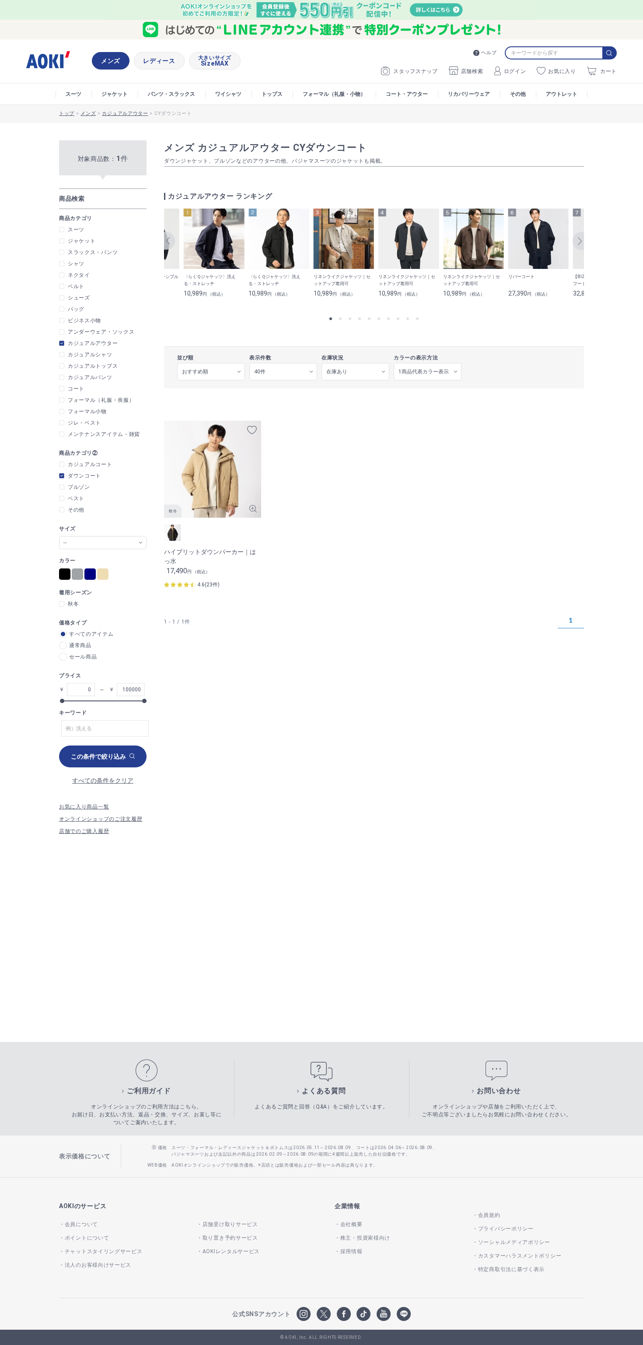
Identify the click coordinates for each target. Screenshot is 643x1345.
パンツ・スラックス (171, 94)
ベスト (76, 498)
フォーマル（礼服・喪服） (101, 400)
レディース (159, 60)
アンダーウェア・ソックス (101, 332)
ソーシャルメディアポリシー (514, 1242)
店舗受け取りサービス (230, 1224)
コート (76, 389)
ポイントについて (87, 1238)
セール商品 (83, 657)
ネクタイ (79, 275)
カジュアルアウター (93, 343)
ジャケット (114, 94)
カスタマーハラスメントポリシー (519, 1256)
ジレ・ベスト (84, 423)
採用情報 (351, 1251)
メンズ (110, 60)
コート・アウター (407, 94)
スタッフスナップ (415, 71)
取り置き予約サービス (230, 1238)
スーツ (73, 94)
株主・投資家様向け (365, 1238)
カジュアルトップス (93, 366)
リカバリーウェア (469, 94)
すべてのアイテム (91, 634)
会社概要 (351, 1224)
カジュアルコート (90, 464)
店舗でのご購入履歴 (84, 831)
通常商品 (80, 645)
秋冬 (73, 604)
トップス (272, 94)
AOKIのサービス (82, 1205)
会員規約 (489, 1215)
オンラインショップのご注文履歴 (101, 819)
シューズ (79, 298)
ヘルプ (488, 53)
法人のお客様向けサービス (98, 1265)
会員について (81, 1224)
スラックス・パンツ (93, 252)
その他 (518, 94)
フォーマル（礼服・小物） (334, 94)
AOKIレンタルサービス (231, 1251)
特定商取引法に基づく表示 (511, 1269)
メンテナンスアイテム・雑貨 (104, 434)
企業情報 (347, 1205)
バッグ (76, 309)
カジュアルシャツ (90, 355)
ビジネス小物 (84, 320)
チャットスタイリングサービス (104, 1251)
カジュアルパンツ (90, 377)
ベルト (76, 286)
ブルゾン (79, 487)
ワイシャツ (228, 94)
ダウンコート (84, 476)
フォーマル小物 (87, 411)
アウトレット (561, 94)
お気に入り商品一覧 (84, 807)
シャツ (76, 264)
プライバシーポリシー (506, 1229)
